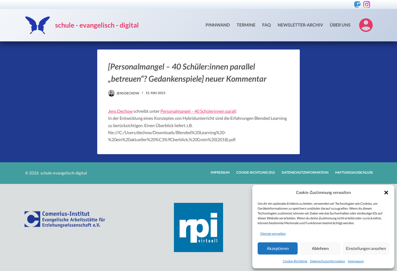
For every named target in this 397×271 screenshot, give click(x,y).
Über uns (340, 24)
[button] (386, 192)
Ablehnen (320, 248)
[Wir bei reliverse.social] (357, 4)
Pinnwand (218, 24)
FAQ (266, 24)
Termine (246, 24)
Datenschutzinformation (327, 261)
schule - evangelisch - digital (97, 25)
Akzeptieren (278, 248)
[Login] (366, 25)
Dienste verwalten (273, 234)
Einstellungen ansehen (366, 248)
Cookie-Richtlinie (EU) (255, 172)
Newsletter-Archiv (300, 24)
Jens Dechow (120, 111)
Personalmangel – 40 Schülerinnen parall (198, 111)
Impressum (356, 261)
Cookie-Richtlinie (295, 261)
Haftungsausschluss (354, 172)
